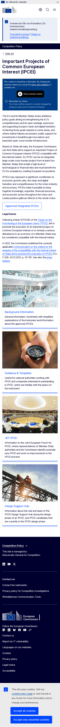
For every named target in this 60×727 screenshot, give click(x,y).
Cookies (6, 653)
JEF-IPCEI (11, 437)
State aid (9, 53)
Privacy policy (9, 658)
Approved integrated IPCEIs (22, 205)
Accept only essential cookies (31, 719)
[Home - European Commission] (9, 9)
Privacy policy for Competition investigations (25, 590)
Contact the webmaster (14, 585)
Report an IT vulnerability (15, 641)
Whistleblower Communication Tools (21, 596)
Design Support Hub (17, 506)
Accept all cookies (24, 710)
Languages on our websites (16, 647)
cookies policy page (22, 693)
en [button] (40, 9)
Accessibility (8, 670)
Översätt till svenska (19, 34)
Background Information (19, 311)
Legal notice (8, 664)
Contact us (8, 635)
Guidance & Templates (18, 373)
